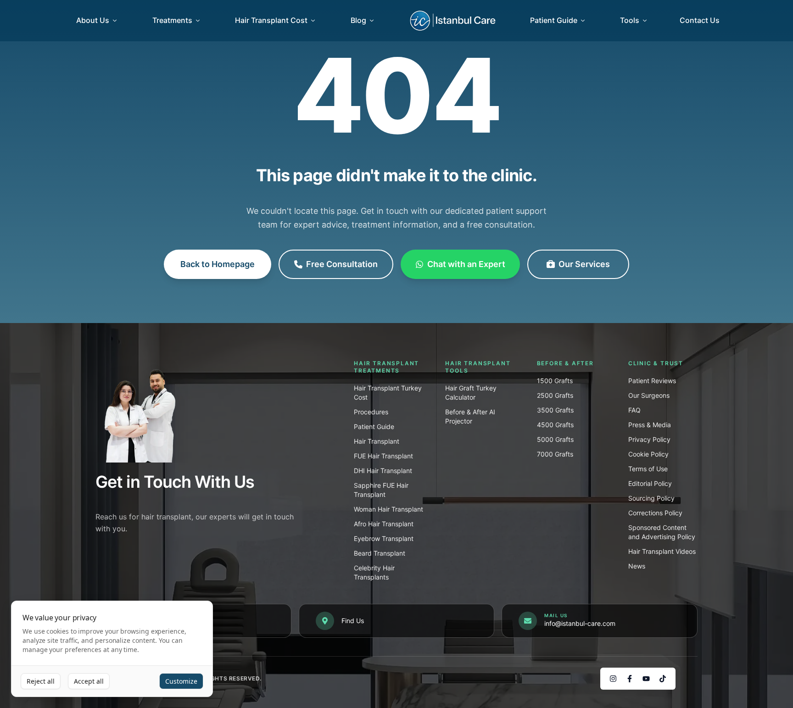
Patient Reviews (652, 381)
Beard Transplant (379, 553)
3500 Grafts (555, 410)
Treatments (172, 20)
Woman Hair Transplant (388, 509)
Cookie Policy (648, 454)
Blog (358, 20)
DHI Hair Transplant (383, 470)
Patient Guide (553, 20)
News (636, 566)
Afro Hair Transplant (383, 524)
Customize (181, 681)
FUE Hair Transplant (383, 456)
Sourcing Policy (651, 498)
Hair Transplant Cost (271, 20)
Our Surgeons (649, 395)
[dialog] (112, 649)
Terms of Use (648, 469)
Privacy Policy (649, 439)
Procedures (371, 412)
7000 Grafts (555, 454)
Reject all (41, 681)
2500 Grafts (555, 395)
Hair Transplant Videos (662, 551)
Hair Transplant (376, 441)
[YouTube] (646, 678)
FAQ (634, 410)
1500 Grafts (555, 381)
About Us (92, 20)
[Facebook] (629, 678)
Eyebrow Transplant (383, 538)
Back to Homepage (217, 264)
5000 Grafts (555, 439)
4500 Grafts (555, 425)
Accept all (89, 681)
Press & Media (649, 425)
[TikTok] (662, 678)
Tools (629, 20)
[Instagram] (613, 678)
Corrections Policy (655, 513)
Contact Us (700, 20)
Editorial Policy (650, 483)
